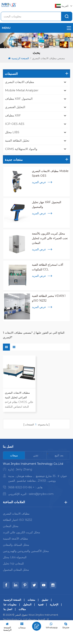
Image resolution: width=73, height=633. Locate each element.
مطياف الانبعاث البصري (19, 82)
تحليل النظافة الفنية (17, 140)
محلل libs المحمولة (14, 557)
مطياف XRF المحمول (19, 99)
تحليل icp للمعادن (13, 563)
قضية (40, 604)
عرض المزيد (39, 182)
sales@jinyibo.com (41, 494)
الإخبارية (54, 604)
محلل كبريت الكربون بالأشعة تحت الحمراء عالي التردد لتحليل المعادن (50, 238)
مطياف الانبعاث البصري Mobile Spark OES (50, 173)
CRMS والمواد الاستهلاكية (21, 149)
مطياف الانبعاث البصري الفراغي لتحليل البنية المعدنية (17, 395)
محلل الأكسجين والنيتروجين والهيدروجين (26, 551)
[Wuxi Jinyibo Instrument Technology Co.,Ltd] (8, 5)
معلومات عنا (10, 604)
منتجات (31, 599)
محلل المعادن (10, 526)
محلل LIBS (12, 132)
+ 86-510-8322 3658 (21, 487)
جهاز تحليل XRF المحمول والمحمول (46, 204)
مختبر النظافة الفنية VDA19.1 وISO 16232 (49, 298)
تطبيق (45, 599)
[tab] (14, 455)
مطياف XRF (13, 115)
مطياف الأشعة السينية (15, 538)
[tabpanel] (36, 479)
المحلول (27, 604)
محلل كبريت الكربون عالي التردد (21, 532)
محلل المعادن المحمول (16, 569)
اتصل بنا (8, 609)
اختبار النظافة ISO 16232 (17, 520)
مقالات (22, 609)
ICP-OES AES (14, 124)
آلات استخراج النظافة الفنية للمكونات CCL (47, 267)
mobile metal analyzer (21, 90)
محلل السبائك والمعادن (16, 545)
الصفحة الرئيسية (20, 58)
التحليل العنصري (15, 107)
